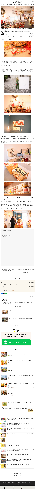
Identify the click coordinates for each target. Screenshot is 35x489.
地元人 (22, 4)
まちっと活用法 (23, 482)
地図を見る (3, 239)
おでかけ (29, 4)
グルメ (4, 4)
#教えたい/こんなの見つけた (19, 31)
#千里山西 (5, 31)
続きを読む (12, 290)
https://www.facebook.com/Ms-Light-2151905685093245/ (13, 237)
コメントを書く (18, 278)
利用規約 (9, 482)
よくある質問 (18, 482)
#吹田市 (2, 31)
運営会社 (13, 482)
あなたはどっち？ (12, 4)
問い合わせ (5, 482)
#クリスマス (28, 31)
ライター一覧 (31, 296)
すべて (1, 4)
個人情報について (29, 482)
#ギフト (25, 31)
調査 (31, 4)
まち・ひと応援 (18, 4)
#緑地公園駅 (12, 31)
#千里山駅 (8, 31)
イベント (7, 4)
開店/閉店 (25, 4)
